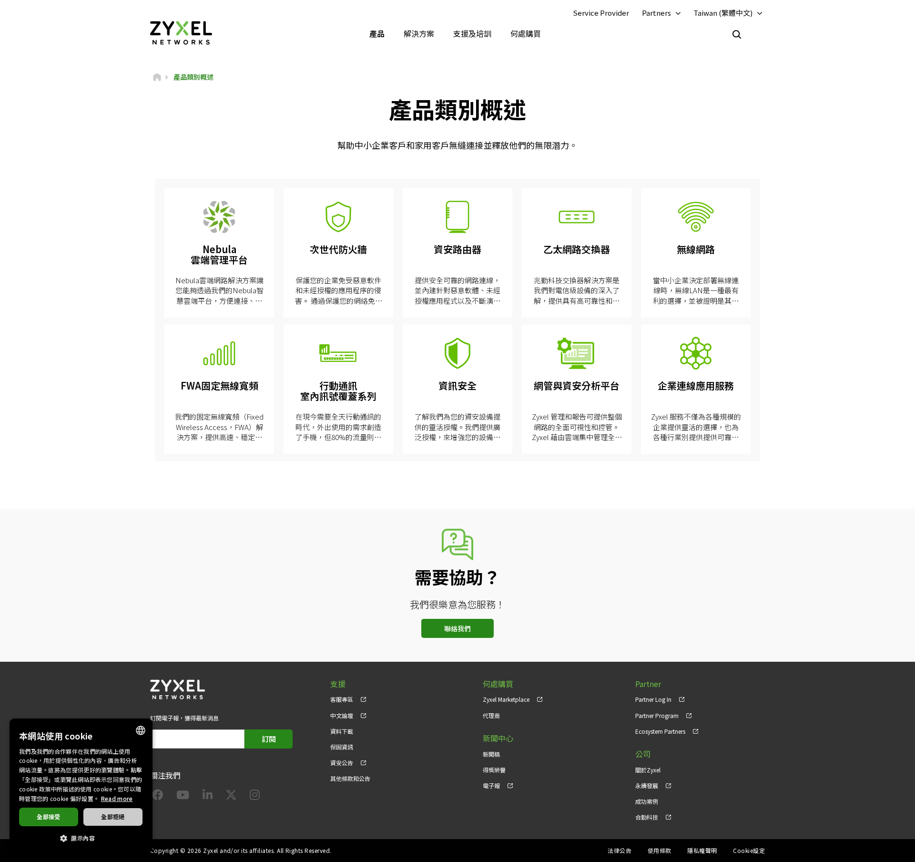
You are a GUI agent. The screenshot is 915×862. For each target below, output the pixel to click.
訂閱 (269, 739)
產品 (377, 33)
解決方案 (419, 33)
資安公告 (341, 763)
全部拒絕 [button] (113, 816)
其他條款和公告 (350, 778)
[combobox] (140, 730)
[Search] (737, 34)
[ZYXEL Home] (181, 32)
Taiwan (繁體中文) (722, 13)
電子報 (491, 785)
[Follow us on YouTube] (182, 796)
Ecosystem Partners (660, 731)
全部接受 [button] (49, 816)
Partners (656, 13)
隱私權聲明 (702, 850)
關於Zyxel (648, 770)
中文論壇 (341, 715)
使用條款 (659, 850)
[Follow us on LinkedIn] (208, 796)
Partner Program (657, 715)
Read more (117, 798)
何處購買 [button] (525, 33)
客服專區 (341, 699)
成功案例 (646, 801)
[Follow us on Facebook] (157, 796)
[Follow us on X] (231, 796)
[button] (81, 837)
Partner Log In (653, 699)
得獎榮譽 (494, 770)
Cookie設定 (749, 850)
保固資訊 (341, 747)
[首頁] (157, 77)
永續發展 (646, 785)
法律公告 (619, 850)
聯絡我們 (457, 628)
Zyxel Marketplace (506, 699)
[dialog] (81, 785)
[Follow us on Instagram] (255, 796)
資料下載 (341, 731)
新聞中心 (498, 738)
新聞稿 (491, 754)
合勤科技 (646, 817)
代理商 (491, 715)
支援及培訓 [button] (472, 33)
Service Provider (601, 13)
